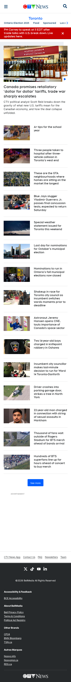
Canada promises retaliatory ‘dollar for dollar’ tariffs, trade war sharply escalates (35, 91)
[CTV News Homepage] (35, 7)
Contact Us (29, 557)
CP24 (7, 634)
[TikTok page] (32, 569)
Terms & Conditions (14, 616)
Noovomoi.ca (11, 660)
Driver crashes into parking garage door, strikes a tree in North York (48, 392)
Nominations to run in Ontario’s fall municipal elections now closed (49, 272)
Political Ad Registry (14, 620)
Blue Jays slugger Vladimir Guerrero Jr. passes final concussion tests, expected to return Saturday (50, 203)
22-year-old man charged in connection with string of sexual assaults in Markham (50, 415)
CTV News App (12, 557)
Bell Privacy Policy (14, 612)
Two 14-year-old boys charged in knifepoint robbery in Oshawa (48, 344)
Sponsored (49, 23)
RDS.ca (8, 664)
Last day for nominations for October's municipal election (50, 249)
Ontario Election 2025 (16, 23)
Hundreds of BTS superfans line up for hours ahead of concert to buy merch (49, 461)
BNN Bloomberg (12, 638)
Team (63, 557)
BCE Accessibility (13, 598)
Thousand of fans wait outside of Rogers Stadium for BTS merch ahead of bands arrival (49, 438)
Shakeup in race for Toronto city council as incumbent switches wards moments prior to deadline (50, 298)
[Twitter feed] (26, 569)
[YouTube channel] (39, 569)
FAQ (40, 557)
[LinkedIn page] (45, 569)
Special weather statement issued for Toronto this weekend (48, 226)
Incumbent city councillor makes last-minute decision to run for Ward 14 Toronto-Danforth (50, 369)
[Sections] (6, 6)
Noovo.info (10, 656)
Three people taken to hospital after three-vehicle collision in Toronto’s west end (48, 155)
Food (36, 23)
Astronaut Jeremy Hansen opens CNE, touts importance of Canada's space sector (49, 323)
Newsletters (51, 557)
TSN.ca (8, 642)
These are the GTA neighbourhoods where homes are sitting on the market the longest (50, 178)
